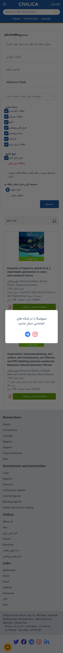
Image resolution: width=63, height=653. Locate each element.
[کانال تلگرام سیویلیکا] (27, 334)
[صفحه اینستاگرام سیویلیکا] (35, 334)
